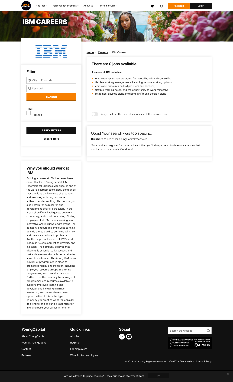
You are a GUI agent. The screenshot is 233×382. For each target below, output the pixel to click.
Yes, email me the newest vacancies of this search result (134, 114)
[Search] (162, 5)
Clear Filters (51, 138)
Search (51, 96)
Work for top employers (84, 355)
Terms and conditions (191, 361)
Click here (97, 139)
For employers (78, 348)
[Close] (228, 375)
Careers (103, 52)
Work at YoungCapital (34, 342)
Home (90, 52)
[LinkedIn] (122, 337)
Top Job (37, 114)
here (141, 376)
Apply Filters (51, 130)
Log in (201, 6)
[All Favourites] (152, 5)
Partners (26, 355)
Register (179, 6)
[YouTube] (129, 337)
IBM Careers (119, 52)
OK (158, 375)
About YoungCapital (33, 336)
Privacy (208, 361)
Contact (26, 348)
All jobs (74, 336)
